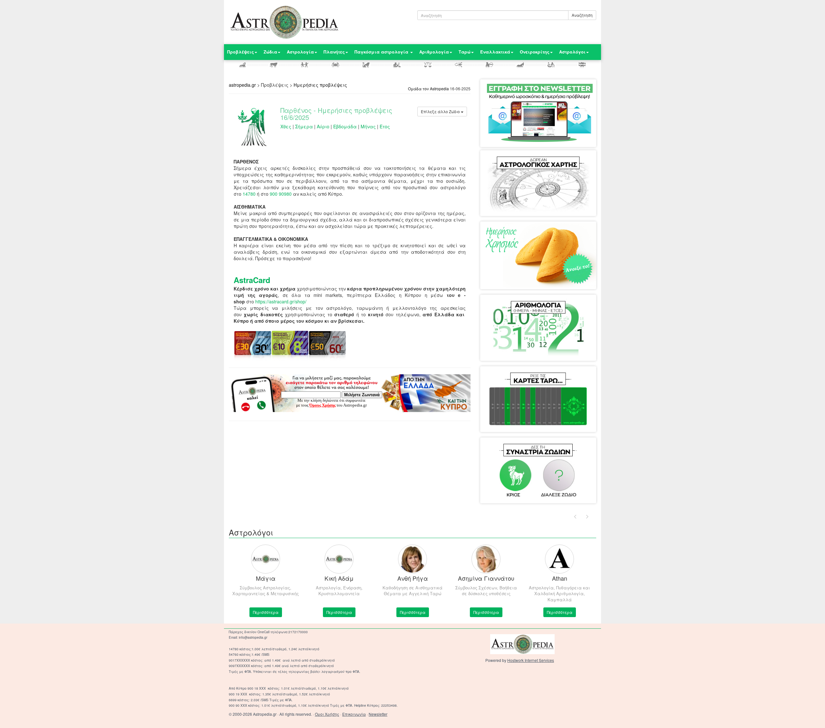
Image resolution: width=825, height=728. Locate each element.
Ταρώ (465, 52)
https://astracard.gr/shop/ (280, 301)
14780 (249, 194)
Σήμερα (304, 126)
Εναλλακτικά (495, 52)
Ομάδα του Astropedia (428, 88)
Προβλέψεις (240, 52)
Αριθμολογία (434, 52)
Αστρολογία (300, 52)
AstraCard (252, 279)
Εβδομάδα (345, 126)
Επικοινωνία (354, 714)
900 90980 (281, 194)
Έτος (385, 126)
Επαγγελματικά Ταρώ (560, 379)
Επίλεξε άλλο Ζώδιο (441, 111)
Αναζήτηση (582, 15)
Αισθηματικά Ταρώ (512, 379)
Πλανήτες (334, 52)
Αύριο (323, 126)
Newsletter (378, 714)
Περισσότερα (265, 612)
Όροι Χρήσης (327, 714)
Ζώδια (270, 52)
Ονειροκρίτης (534, 52)
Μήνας (368, 126)
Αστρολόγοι (572, 52)
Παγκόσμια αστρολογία (382, 52)
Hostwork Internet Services (530, 660)
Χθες (285, 126)
